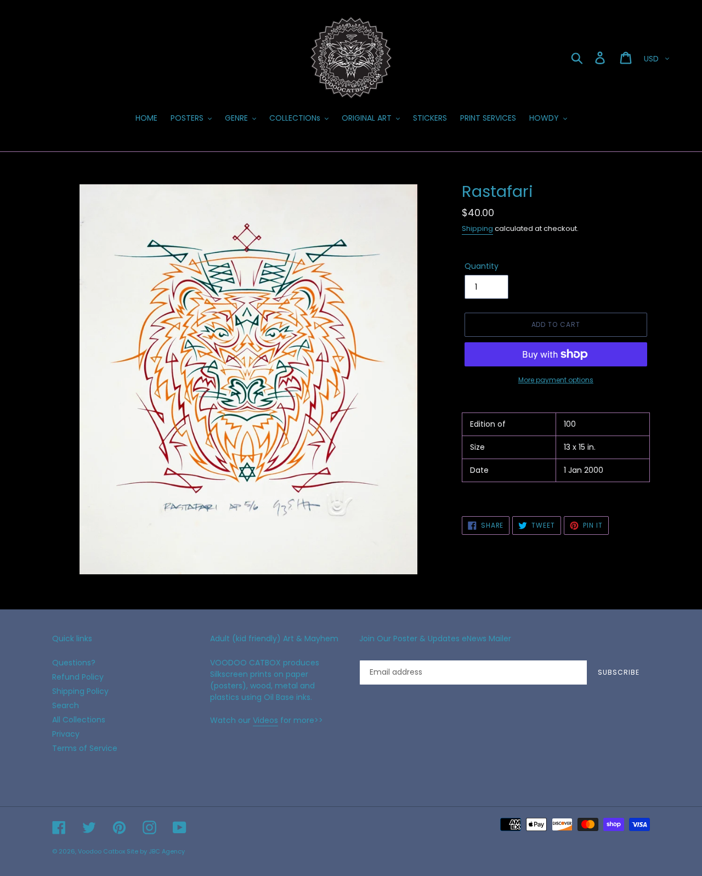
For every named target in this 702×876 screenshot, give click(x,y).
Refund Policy (78, 676)
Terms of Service (84, 748)
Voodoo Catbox (101, 851)
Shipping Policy (80, 691)
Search (65, 705)
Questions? (73, 662)
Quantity (482, 266)
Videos (265, 720)
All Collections (78, 719)
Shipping (477, 228)
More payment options (555, 380)
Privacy (66, 733)
